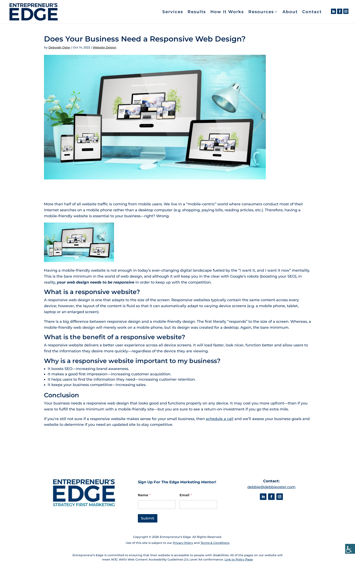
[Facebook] (339, 11)
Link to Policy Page (239, 559)
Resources (261, 12)
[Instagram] (345, 11)
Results (197, 12)
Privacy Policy (183, 543)
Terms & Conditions (215, 543)
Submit (147, 518)
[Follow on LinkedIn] (263, 496)
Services (172, 12)
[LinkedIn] (333, 11)
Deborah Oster (59, 47)
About (290, 12)
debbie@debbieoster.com (271, 487)
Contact (312, 12)
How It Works (227, 12)
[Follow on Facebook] (271, 496)
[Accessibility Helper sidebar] (350, 549)
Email (186, 495)
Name (144, 495)
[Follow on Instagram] (279, 496)
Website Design (104, 47)
